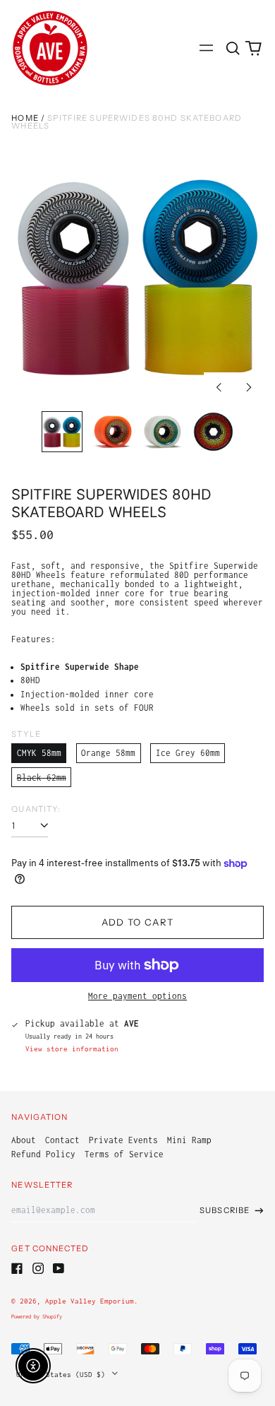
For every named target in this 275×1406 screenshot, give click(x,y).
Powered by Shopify (36, 1316)
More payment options (137, 995)
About (23, 1140)
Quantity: (36, 809)
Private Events (123, 1140)
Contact (62, 1140)
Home (25, 118)
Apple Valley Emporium (89, 1300)
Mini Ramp (189, 1140)
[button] (232, 47)
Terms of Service (124, 1154)
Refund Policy (43, 1154)
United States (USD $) (62, 1373)
